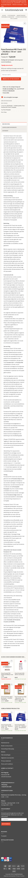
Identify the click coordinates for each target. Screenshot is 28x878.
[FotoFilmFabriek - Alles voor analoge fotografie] (14, 10)
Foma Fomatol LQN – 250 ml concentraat (20, 674)
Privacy (18, 876)
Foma (5, 112)
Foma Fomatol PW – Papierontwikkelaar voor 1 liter (7, 675)
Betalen (3, 751)
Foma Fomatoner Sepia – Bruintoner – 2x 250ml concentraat (7, 698)
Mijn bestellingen (5, 755)
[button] (2, 10)
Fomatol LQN (10, 362)
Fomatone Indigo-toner (13, 494)
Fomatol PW (19, 362)
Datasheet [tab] (5, 130)
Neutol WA (7, 408)
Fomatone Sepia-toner (18, 478)
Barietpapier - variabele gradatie (13, 16)
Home (4, 15)
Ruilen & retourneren (6, 745)
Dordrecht (11, 90)
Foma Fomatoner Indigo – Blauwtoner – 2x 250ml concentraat (20, 698)
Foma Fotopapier (7, 109)
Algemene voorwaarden (7, 758)
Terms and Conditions (7, 764)
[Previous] (1, 722)
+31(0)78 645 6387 (6, 786)
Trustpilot (3, 836)
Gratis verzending (8, 89)
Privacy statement (6, 761)
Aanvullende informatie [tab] (9, 127)
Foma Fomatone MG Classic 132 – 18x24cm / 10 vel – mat (7, 726)
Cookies (22, 876)
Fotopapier (11, 15)
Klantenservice (5, 742)
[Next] (27, 722)
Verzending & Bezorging (7, 748)
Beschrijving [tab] (6, 124)
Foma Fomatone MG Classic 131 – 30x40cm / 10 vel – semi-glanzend (21, 726)
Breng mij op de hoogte (11, 79)
